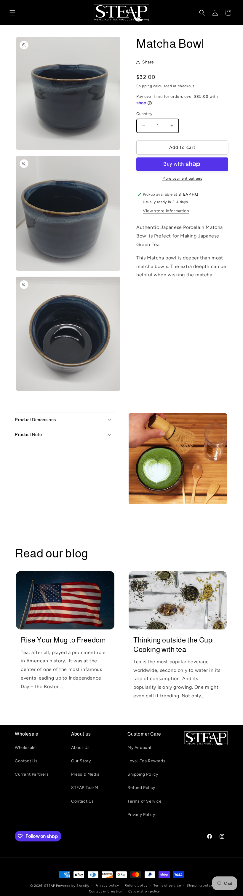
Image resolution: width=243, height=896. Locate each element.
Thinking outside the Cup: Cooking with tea (173, 644)
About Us (80, 747)
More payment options (182, 178)
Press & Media (85, 774)
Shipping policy (200, 885)
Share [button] (148, 62)
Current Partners (32, 774)
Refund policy (136, 885)
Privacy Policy (141, 814)
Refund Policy (141, 787)
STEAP (49, 886)
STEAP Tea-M (84, 787)
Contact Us (26, 760)
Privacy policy (107, 885)
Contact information (105, 891)
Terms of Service (144, 801)
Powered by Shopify (72, 886)
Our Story (81, 760)
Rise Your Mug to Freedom (63, 640)
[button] (12, 12)
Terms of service (167, 885)
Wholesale (25, 747)
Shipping (144, 86)
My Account (139, 747)
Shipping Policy (142, 774)
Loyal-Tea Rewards (146, 760)
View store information (166, 210)
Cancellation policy (144, 891)
